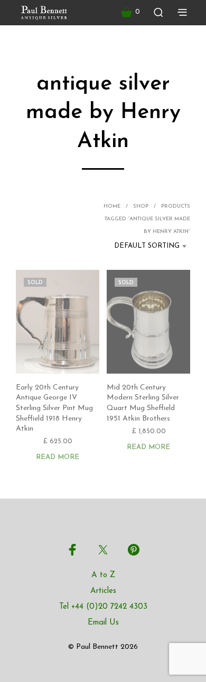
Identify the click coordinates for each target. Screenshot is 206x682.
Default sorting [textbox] (147, 245)
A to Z (103, 575)
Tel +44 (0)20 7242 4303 (103, 607)
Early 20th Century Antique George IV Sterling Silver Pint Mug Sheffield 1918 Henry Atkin (54, 408)
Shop (140, 206)
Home (112, 206)
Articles (103, 591)
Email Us (103, 623)
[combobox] (143, 246)
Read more (57, 457)
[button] (130, 12)
